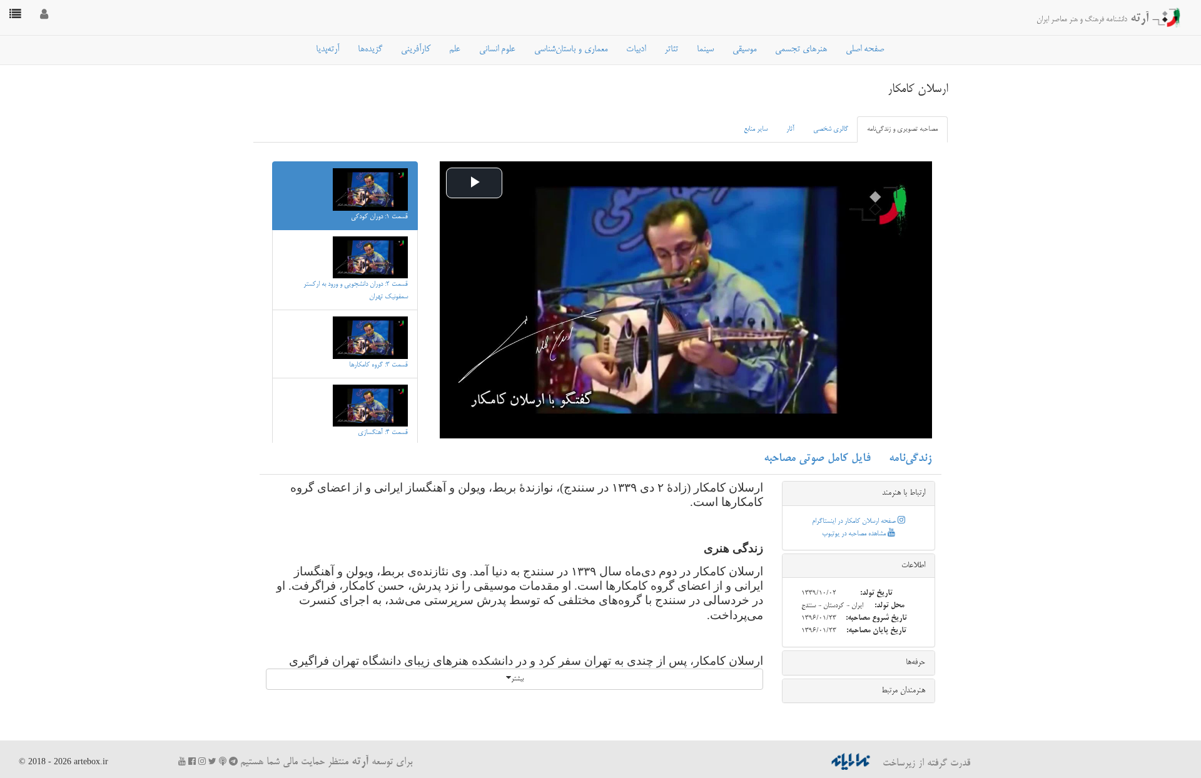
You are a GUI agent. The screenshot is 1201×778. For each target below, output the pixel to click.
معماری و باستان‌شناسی (570, 49)
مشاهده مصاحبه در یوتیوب (855, 534)
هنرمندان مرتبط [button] (903, 690)
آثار (790, 129)
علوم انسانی (497, 49)
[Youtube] (182, 761)
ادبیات (636, 49)
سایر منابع (756, 129)
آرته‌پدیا (327, 49)
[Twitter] (212, 761)
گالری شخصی (830, 129)
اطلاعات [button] (913, 565)
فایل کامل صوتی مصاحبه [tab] (817, 458)
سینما (705, 49)
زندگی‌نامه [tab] (910, 458)
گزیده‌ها (370, 49)
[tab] (859, 493)
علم (454, 49)
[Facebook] (192, 761)
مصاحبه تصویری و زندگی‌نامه (902, 129)
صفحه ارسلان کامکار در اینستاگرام (855, 521)
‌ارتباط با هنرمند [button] (903, 493)
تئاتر (671, 49)
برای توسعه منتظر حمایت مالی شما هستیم (326, 762)
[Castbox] (222, 761)
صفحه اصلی (865, 49)
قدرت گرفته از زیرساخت (924, 763)
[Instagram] (202, 761)
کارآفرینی (415, 49)
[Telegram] (233, 761)
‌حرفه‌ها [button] (915, 662)
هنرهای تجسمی (801, 49)
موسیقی (744, 49)
